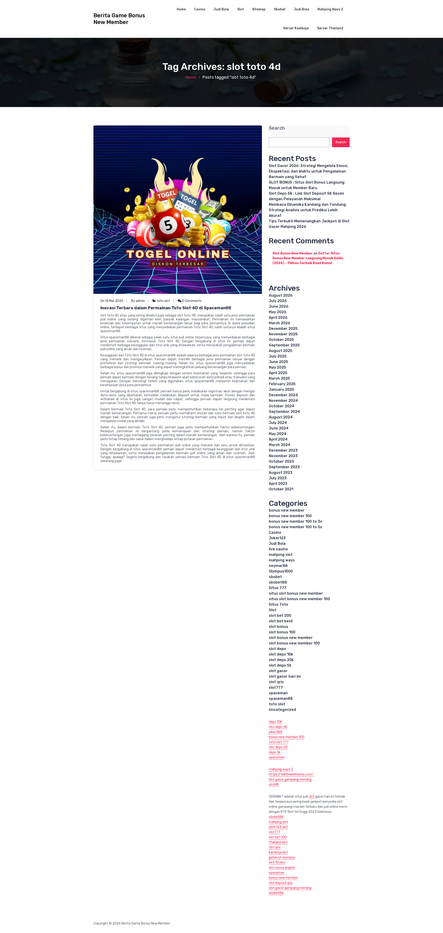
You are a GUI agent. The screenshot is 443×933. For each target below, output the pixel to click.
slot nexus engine (282, 868)
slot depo (277, 649)
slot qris (276, 682)
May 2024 (277, 434)
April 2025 (278, 373)
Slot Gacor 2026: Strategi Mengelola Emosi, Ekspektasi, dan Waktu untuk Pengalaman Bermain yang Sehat (308, 171)
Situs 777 (277, 588)
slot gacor (278, 671)
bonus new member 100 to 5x (295, 527)
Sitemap (259, 9)
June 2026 (278, 306)
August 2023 (280, 472)
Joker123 (277, 538)
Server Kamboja (296, 28)
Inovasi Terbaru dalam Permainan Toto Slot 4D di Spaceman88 (165, 307)
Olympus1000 (281, 571)
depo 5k (275, 752)
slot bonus (278, 626)
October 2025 (281, 339)
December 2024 (283, 395)
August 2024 (281, 417)
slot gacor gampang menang (290, 779)
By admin (138, 301)
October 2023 (281, 461)
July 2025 (278, 356)
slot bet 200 (280, 615)
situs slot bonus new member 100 (299, 599)
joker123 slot (278, 827)
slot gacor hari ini (285, 676)
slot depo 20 (278, 747)
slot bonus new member (291, 637)
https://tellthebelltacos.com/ (291, 774)
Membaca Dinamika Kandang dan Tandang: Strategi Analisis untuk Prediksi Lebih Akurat (308, 210)
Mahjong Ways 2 (330, 9)
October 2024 (281, 406)
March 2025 (279, 378)
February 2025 (282, 384)
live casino (278, 549)
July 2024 (278, 422)
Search (277, 128)
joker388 (275, 732)
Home (181, 9)
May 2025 (277, 367)
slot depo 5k (280, 665)
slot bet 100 (278, 837)
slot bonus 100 (282, 632)
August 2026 (281, 295)
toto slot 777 (278, 742)
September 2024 (284, 411)
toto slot (163, 301)
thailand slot (278, 842)
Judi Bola (221, 9)
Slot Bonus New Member (292, 253)
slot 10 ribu (277, 862)
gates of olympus (282, 857)
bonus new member (287, 510)
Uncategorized (282, 709)
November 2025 (283, 334)
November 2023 (283, 456)
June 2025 (278, 362)
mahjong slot (281, 554)
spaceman (278, 693)
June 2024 (278, 428)
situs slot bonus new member (296, 593)
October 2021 (281, 489)
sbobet (275, 577)
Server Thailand (330, 28)
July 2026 (278, 301)
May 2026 (277, 312)
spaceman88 (281, 698)
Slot (240, 9)
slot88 (274, 785)
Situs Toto (278, 604)
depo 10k (275, 722)
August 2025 (280, 351)
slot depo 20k (281, 660)
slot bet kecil (281, 621)
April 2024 (278, 439)
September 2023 (284, 467)
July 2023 (278, 478)
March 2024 (279, 445)
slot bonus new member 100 (294, 643)
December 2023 (283, 450)
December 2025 (283, 328)
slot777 (276, 687)
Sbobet (280, 9)
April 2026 (278, 317)
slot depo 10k (281, 654)
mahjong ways (282, 560)
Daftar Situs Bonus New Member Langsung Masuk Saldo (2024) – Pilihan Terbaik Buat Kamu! (307, 258)
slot (311, 797)
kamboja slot (278, 852)
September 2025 (284, 345)
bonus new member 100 (290, 516)
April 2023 (278, 483)
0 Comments (191, 301)
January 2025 (281, 389)
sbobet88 (278, 582)
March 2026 (279, 323)
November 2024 (283, 400)
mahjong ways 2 (281, 769)
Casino (199, 9)
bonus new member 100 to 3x (295, 521)
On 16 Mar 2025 (111, 301)
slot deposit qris (281, 883)
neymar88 (278, 565)
